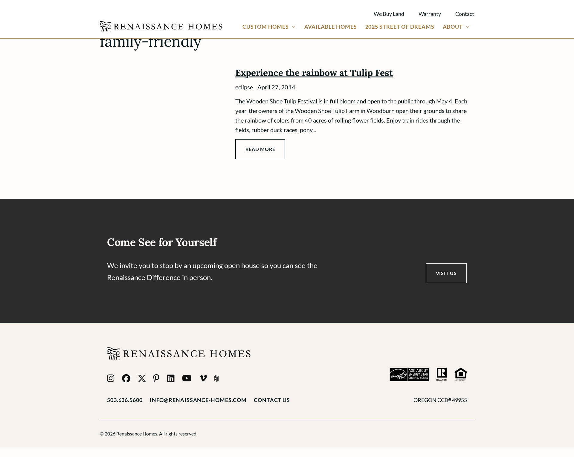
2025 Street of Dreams (399, 26)
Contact (464, 13)
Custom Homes (265, 26)
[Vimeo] (203, 378)
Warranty (430, 13)
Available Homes (330, 26)
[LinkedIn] (171, 378)
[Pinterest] (156, 378)
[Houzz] (216, 378)
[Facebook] (126, 378)
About (453, 26)
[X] (142, 378)
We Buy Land (389, 13)
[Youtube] (187, 378)
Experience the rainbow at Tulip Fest (314, 72)
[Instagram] (111, 378)
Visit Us (446, 273)
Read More (260, 149)
